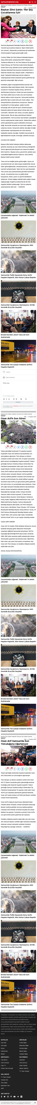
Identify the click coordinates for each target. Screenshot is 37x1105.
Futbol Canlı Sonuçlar (7, 1068)
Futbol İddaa (22, 1042)
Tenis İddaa (4, 1082)
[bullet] (16, 399)
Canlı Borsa (4, 1060)
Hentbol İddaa (23, 1048)
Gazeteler (22, 1060)
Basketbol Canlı (5, 1085)
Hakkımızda (4, 1051)
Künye (2, 1048)
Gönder (18, 402)
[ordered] (14, 399)
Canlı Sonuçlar (5, 1062)
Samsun (3, 7)
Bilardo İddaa (23, 1051)
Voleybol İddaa (23, 1054)
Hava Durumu (23, 1062)
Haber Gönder (23, 1065)
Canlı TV (3, 1065)
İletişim (3, 1054)
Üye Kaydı (4, 1045)
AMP (2, 1088)
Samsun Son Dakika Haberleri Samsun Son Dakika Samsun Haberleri (16, 6)
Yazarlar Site (4, 1080)
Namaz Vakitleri (23, 1068)
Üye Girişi (3, 1042)
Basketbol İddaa (23, 1045)
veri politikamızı (19, 1103)
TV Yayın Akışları (24, 1071)
